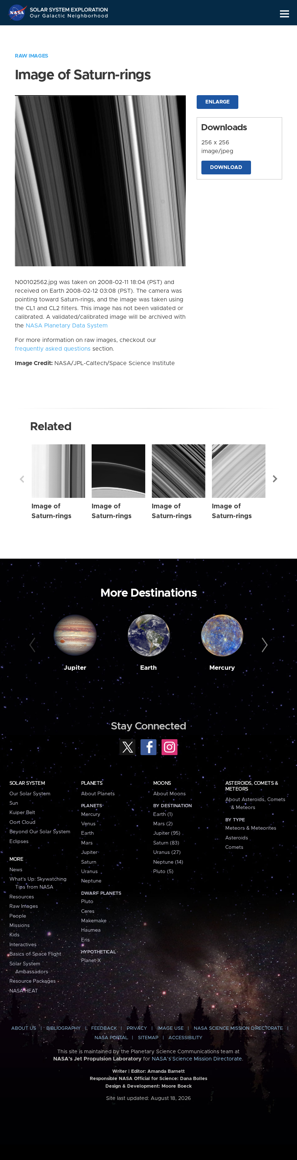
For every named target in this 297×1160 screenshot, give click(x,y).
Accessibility (185, 1038)
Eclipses (19, 841)
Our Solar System (29, 793)
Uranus (89, 871)
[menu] (284, 14)
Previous (21, 479)
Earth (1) (163, 814)
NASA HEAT (23, 991)
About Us (23, 1028)
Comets (234, 847)
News (15, 869)
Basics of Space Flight (35, 954)
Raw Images (31, 56)
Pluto (87, 901)
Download (226, 167)
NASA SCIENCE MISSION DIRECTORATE (238, 1028)
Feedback (104, 1028)
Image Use (171, 1028)
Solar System (27, 783)
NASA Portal (111, 1038)
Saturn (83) (166, 843)
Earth (148, 668)
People (17, 916)
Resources (21, 896)
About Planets (98, 793)
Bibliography (63, 1028)
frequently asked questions (53, 349)
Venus (88, 823)
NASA (18, 13)
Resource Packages (32, 981)
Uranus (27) (167, 852)
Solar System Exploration (69, 8)
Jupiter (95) (166, 833)
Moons (162, 783)
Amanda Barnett (166, 1071)
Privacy (137, 1028)
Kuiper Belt (22, 812)
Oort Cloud (22, 822)
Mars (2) (163, 823)
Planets (92, 783)
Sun (13, 803)
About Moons (169, 793)
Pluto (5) (163, 871)
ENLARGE (217, 102)
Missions (19, 925)
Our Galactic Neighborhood (69, 17)
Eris (85, 940)
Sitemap (148, 1038)
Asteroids (236, 838)
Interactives (23, 944)
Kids (14, 934)
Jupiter (75, 668)
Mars (87, 843)
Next (275, 479)
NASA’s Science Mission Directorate (197, 1059)
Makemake (93, 920)
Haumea (91, 930)
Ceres (88, 911)
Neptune (91, 881)
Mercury (222, 668)
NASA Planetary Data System (67, 326)
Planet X (91, 960)
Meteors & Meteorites (250, 828)
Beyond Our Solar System (39, 831)
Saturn (88, 862)
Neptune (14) (168, 862)
